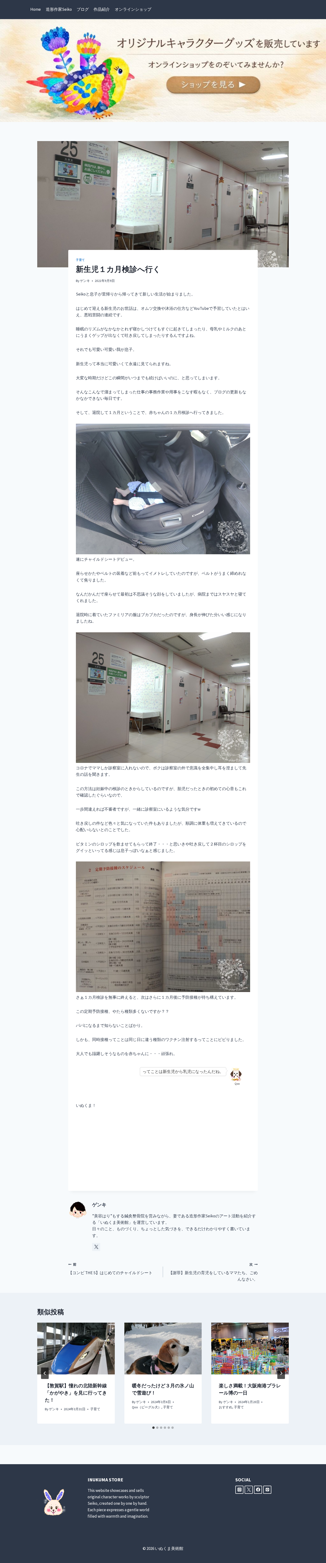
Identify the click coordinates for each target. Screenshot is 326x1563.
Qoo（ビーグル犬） (146, 1407)
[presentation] (76, 1348)
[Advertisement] (163, 1149)
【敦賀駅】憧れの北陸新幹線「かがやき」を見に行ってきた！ (76, 1393)
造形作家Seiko (59, 9)
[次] (281, 1373)
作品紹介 (102, 9)
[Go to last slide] (45, 1373)
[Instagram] (239, 1490)
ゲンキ (85, 281)
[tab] (153, 1427)
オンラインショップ (133, 9)
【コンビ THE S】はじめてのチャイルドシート (110, 1268)
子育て (80, 260)
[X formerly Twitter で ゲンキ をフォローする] (96, 1247)
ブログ (83, 9)
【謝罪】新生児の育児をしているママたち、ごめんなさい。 (213, 1272)
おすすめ (225, 1407)
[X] (249, 1490)
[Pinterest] (267, 1490)
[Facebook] (258, 1490)
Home (35, 9)
